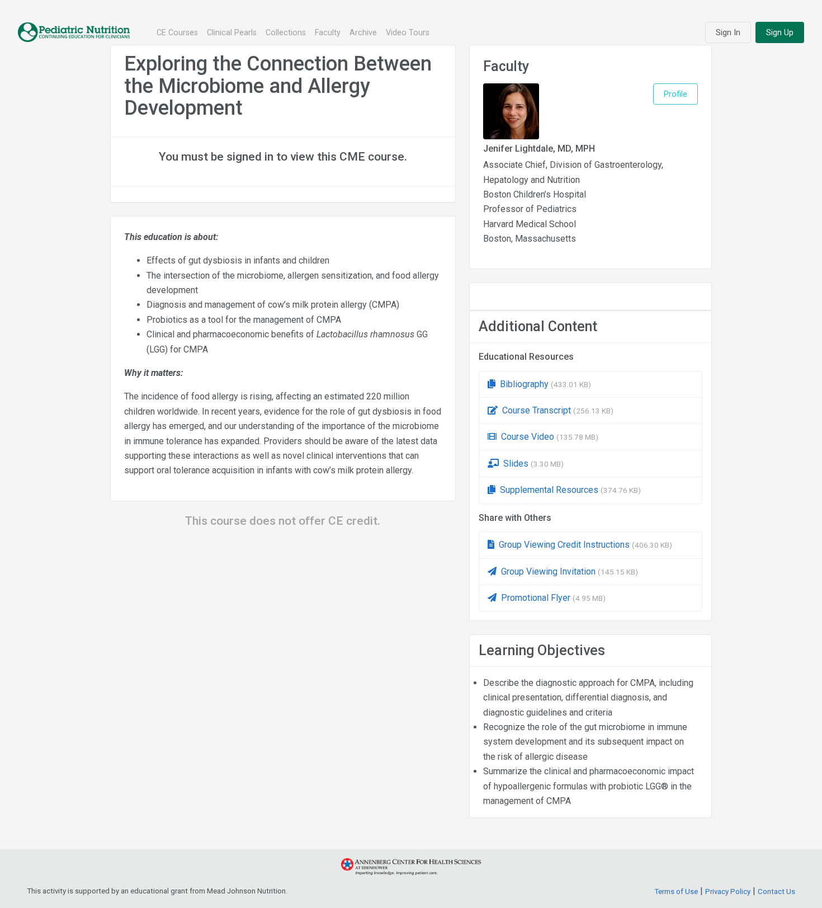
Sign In (728, 32)
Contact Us (776, 891)
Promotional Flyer (553, 597)
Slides (533, 463)
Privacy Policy (727, 891)
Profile (675, 94)
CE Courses (177, 32)
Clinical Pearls (232, 32)
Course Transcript (557, 410)
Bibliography (545, 384)
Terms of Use (676, 891)
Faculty (328, 32)
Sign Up (779, 32)
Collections (286, 32)
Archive (363, 32)
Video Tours (407, 32)
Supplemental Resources (570, 489)
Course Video (549, 436)
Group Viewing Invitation (569, 571)
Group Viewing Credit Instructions (585, 544)
